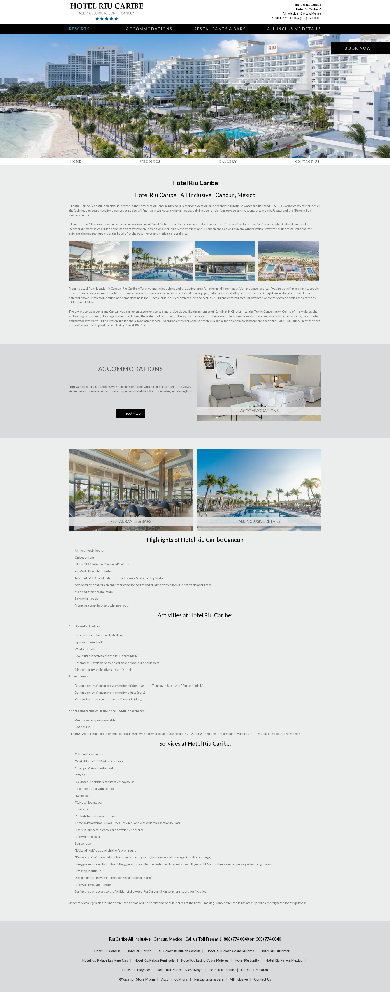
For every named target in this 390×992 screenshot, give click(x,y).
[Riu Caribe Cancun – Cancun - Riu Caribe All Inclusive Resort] (122, 12)
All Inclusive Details (294, 28)
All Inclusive (239, 979)
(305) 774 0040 (310, 18)
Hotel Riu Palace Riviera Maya (179, 970)
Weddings (150, 161)
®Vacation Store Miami (137, 979)
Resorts (79, 28)
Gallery (228, 161)
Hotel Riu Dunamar (275, 951)
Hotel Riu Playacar (136, 970)
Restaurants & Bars (220, 28)
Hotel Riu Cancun (107, 951)
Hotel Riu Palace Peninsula (154, 960)
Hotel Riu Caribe (138, 951)
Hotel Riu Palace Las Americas (105, 960)
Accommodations (149, 28)
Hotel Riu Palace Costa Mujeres (230, 951)
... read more (131, 413)
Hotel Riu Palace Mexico (283, 960)
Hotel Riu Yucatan (254, 970)
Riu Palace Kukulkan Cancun (179, 951)
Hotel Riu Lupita (247, 960)
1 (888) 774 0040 (284, 18)
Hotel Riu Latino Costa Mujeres (204, 960)
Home (75, 161)
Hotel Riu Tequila (222, 970)
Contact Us (307, 161)
